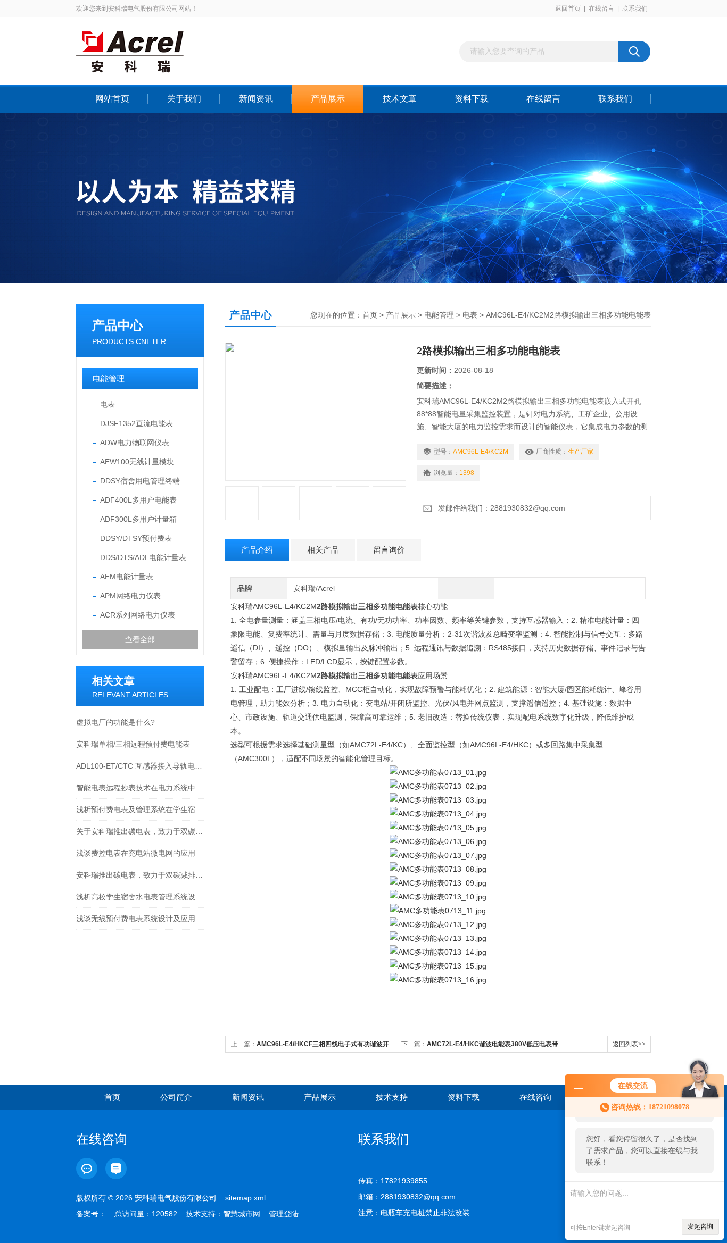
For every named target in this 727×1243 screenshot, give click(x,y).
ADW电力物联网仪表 (134, 442)
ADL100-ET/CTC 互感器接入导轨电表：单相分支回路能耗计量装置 (140, 766)
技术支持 (392, 1097)
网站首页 (112, 98)
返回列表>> (629, 1044)
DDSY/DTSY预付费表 (136, 538)
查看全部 (140, 639)
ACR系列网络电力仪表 (137, 615)
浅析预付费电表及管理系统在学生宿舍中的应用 (140, 809)
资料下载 (472, 98)
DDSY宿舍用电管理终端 (140, 481)
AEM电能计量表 (126, 576)
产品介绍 (257, 549)
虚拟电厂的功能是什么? (115, 722)
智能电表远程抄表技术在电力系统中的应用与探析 (140, 787)
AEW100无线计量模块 (137, 461)
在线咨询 (535, 1097)
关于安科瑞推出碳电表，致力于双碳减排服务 (140, 831)
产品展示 (328, 98)
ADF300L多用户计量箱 (138, 519)
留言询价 (389, 549)
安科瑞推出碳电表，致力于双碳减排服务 (140, 875)
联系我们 (635, 8)
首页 (369, 315)
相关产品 (323, 549)
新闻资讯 (256, 98)
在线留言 (601, 8)
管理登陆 (284, 1213)
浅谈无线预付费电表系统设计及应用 (135, 918)
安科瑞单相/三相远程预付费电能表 (133, 744)
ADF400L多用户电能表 (138, 500)
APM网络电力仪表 (130, 595)
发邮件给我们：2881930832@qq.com (499, 508)
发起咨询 (700, 1226)
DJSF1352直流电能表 (136, 423)
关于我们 (184, 98)
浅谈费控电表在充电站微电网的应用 (135, 853)
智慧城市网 (241, 1213)
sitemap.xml (245, 1198)
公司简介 (176, 1097)
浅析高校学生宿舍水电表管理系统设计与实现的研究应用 (140, 896)
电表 (107, 404)
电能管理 (109, 378)
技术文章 (400, 98)
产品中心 (117, 325)
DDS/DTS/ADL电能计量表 (143, 557)
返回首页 (568, 8)
